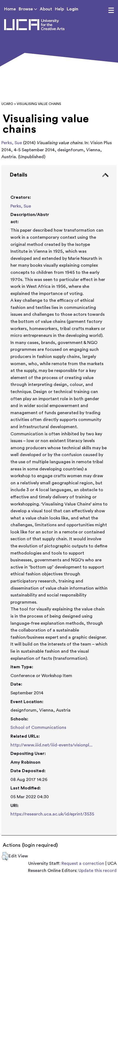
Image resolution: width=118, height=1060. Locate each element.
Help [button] (59, 9)
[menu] (111, 10)
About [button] (46, 9)
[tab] (59, 500)
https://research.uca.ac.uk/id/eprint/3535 (52, 814)
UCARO (7, 104)
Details (18, 175)
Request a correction (82, 863)
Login (72, 9)
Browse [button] (26, 9)
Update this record (97, 870)
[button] (5, 856)
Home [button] (10, 9)
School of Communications (38, 727)
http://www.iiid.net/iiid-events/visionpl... (51, 745)
